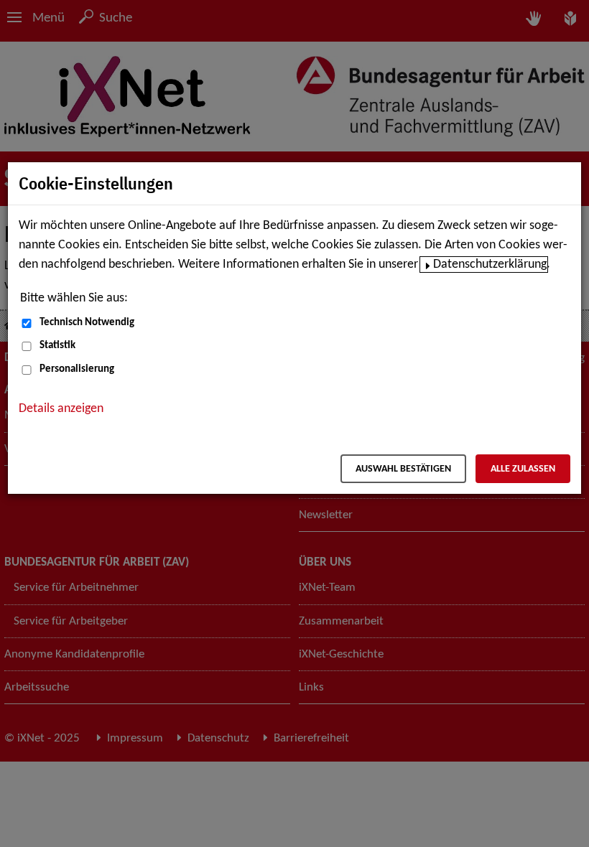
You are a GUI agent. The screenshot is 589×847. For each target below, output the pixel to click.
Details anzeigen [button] (61, 409)
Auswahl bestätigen (403, 469)
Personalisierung (77, 369)
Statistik (57, 345)
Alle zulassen (523, 469)
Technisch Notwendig (87, 322)
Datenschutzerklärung (490, 264)
